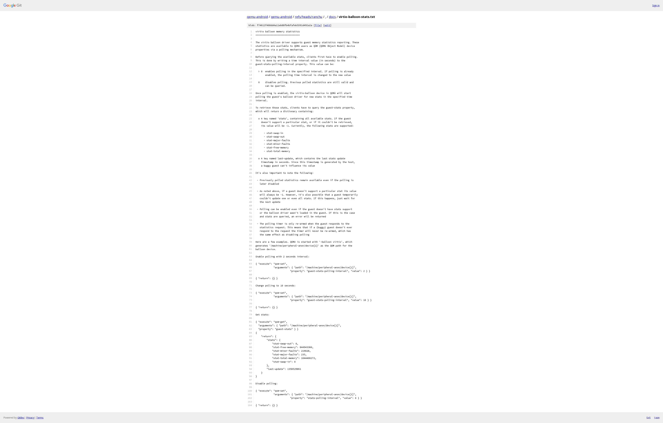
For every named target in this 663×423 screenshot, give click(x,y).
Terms (40, 417)
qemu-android (257, 17)
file (317, 25)
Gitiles (20, 417)
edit (327, 25)
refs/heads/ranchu (308, 17)
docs (332, 17)
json (657, 417)
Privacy (30, 417)
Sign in (656, 5)
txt (648, 417)
